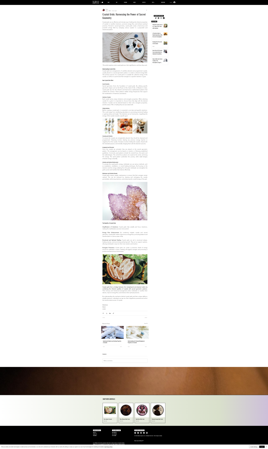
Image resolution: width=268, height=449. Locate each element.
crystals (104, 308)
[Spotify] (141, 433)
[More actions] (146, 10)
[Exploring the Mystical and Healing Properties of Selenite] (112, 332)
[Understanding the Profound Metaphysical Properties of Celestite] (137, 332)
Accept (261, 446)
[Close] (266, 447)
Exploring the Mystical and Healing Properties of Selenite (112, 341)
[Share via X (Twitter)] (106, 313)
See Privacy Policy (108, 446)
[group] (134, 413)
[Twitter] (156, 18)
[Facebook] (135, 433)
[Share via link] (113, 313)
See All (145, 323)
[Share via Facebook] (103, 313)
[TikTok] (164, 18)
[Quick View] (110, 410)
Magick (104, 306)
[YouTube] (158, 18)
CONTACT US (95, 434)
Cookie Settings (253, 446)
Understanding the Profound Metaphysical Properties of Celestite (136, 341)
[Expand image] (109, 126)
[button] (102, 2)
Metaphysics (105, 304)
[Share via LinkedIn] (110, 313)
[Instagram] (161, 18)
